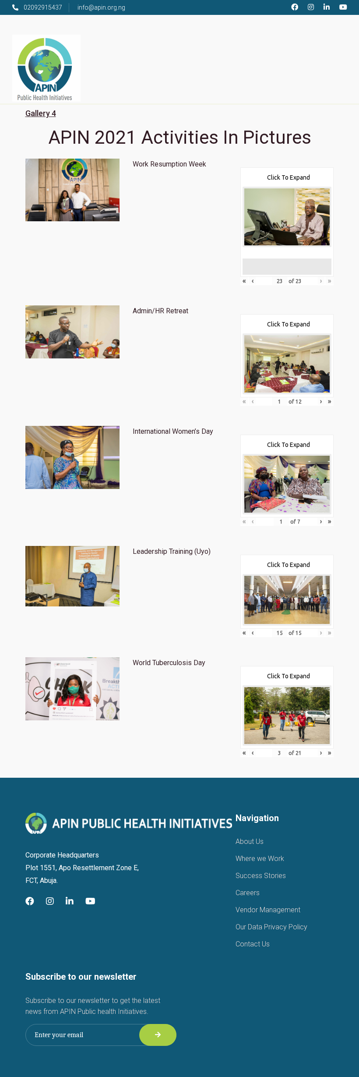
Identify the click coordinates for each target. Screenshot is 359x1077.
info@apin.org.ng (101, 7)
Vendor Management (268, 910)
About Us (250, 841)
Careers (248, 893)
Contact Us (253, 944)
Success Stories (261, 876)
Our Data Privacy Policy (271, 927)
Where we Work (260, 858)
